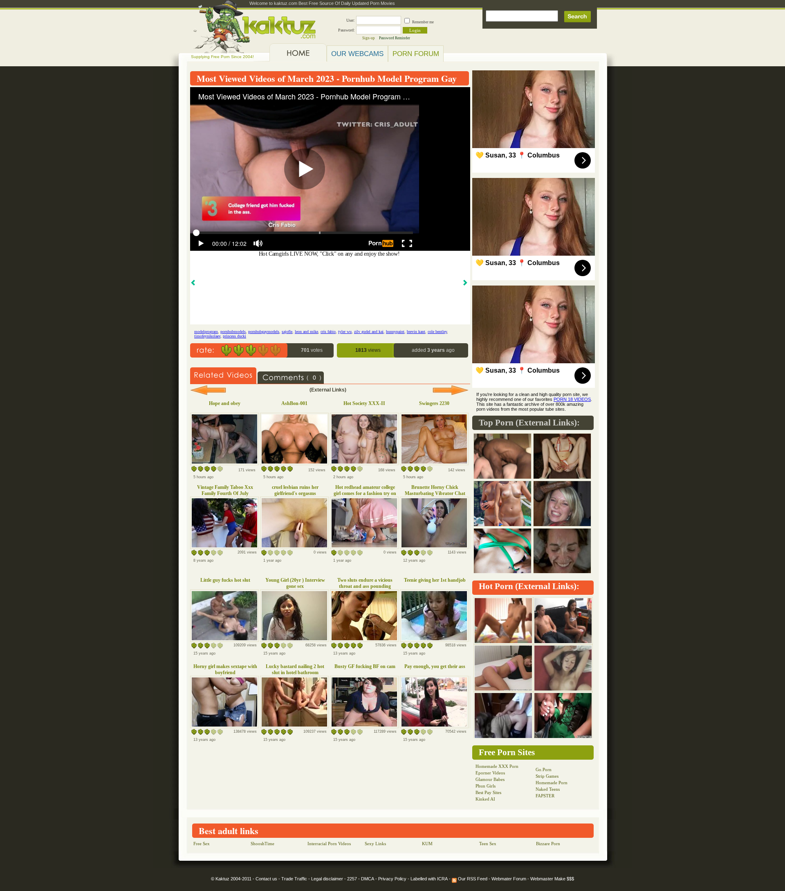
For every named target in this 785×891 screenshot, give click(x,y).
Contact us (266, 878)
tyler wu (345, 331)
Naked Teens (548, 789)
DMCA (367, 878)
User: (350, 20)
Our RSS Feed (472, 878)
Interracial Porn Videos (329, 843)
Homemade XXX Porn (496, 766)
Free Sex (201, 843)
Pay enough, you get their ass (434, 666)
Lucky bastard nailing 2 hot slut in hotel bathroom (295, 669)
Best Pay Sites (488, 792)
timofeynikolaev (207, 336)
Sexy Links (375, 843)
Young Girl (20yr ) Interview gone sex (295, 583)
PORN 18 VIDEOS (572, 399)
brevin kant (416, 331)
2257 (352, 878)
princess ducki (234, 336)
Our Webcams (357, 53)
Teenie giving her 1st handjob (435, 580)
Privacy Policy (392, 878)
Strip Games (547, 776)
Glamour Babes (490, 779)
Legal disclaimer (327, 878)
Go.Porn (544, 769)
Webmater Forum (508, 878)
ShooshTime (262, 843)
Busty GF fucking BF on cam (364, 666)
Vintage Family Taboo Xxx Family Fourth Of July (225, 490)
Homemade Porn (551, 782)
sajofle (287, 331)
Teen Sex (487, 843)
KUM (427, 843)
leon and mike (306, 331)
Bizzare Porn (548, 843)
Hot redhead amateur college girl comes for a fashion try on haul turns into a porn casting (365, 493)
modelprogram (206, 331)
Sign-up (368, 38)
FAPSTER (545, 795)
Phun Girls (485, 785)
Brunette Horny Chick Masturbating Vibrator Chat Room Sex (435, 493)
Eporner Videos (490, 772)
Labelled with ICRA (429, 878)
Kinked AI (485, 798)
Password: (346, 30)
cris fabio (328, 331)
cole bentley (437, 331)
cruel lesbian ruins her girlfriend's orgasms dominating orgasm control (295, 493)
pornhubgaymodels (263, 331)
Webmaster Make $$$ (552, 878)
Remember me (423, 22)
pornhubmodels (233, 331)
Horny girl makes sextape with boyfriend (225, 669)
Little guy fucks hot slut (225, 580)
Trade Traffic (294, 878)
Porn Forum (415, 53)
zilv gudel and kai (369, 331)
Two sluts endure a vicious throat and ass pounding (364, 583)
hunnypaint (395, 331)
